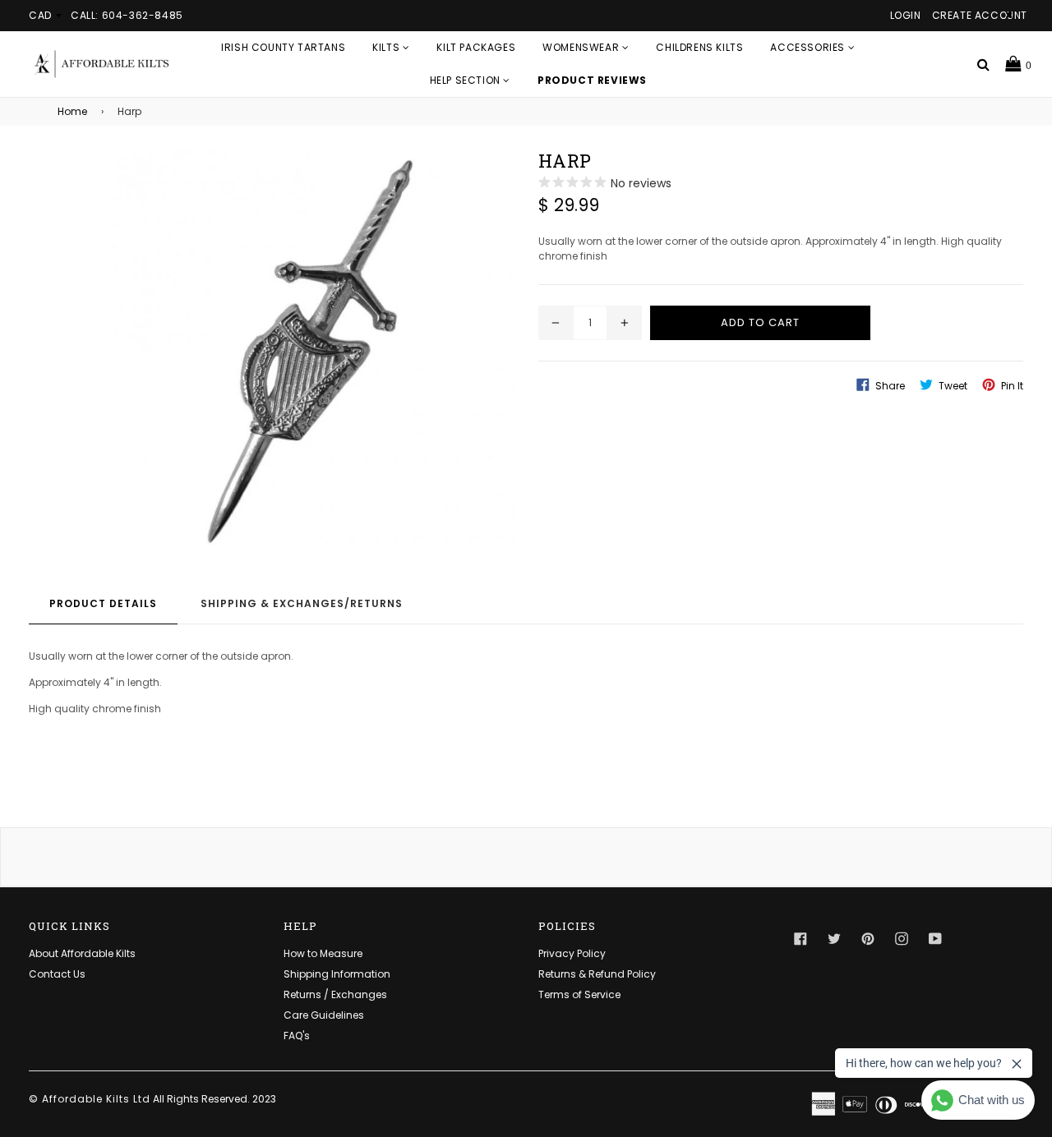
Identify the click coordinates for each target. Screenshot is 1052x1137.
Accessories (808, 47)
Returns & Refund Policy (597, 974)
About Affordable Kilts (82, 953)
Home (72, 111)
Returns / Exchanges (335, 994)
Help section (467, 80)
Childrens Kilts (699, 47)
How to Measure (323, 953)
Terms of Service (579, 994)
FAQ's (297, 1036)
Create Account (979, 15)
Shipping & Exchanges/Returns (302, 603)
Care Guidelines (324, 1015)
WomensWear (582, 47)
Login (905, 15)
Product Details (103, 603)
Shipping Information (337, 974)
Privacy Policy (572, 953)
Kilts (387, 47)
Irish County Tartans (283, 47)
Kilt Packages (475, 47)
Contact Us (57, 974)
